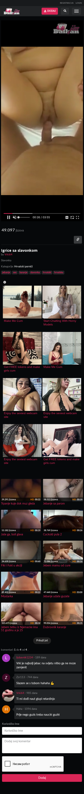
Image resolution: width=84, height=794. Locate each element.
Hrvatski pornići (23, 266)
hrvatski (47, 272)
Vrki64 (20, 693)
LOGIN (79, 3)
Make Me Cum (13, 320)
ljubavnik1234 (24, 657)
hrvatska (58, 272)
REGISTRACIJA (67, 3)
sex (15, 272)
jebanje (6, 272)
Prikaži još (42, 640)
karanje (23, 272)
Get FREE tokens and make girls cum (22, 368)
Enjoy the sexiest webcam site (21, 415)
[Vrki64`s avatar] (8, 695)
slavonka (35, 272)
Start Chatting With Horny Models (60, 322)
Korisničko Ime (10, 724)
